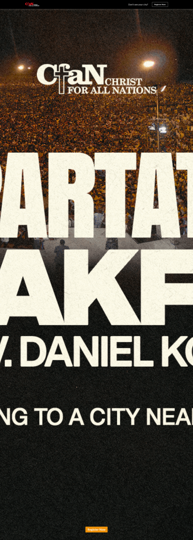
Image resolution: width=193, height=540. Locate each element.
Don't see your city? (138, 4)
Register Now (160, 4)
